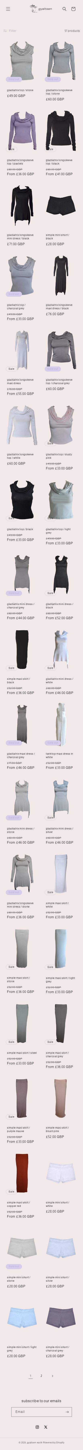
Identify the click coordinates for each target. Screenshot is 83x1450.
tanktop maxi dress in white (59, 755)
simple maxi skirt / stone (18, 979)
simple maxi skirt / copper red (18, 1204)
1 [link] (30, 1376)
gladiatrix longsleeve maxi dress (20, 381)
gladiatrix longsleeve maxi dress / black (59, 306)
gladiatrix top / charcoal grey (16, 306)
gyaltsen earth (35, 1442)
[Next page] (52, 1376)
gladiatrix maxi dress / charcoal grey (21, 755)
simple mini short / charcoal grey (57, 1349)
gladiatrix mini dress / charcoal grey (20, 606)
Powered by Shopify (53, 1442)
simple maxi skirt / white (57, 905)
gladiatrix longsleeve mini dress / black (20, 236)
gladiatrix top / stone (20, 90)
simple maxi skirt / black (18, 680)
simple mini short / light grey (22, 1349)
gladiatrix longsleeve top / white (20, 456)
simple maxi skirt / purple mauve (18, 1129)
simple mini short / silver (57, 1279)
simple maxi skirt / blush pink (57, 1129)
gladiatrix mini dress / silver (59, 830)
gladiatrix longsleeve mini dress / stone (20, 905)
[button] (8, 8)
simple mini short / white (57, 1204)
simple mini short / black (57, 236)
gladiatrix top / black (20, 529)
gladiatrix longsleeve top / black (59, 162)
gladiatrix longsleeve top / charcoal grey (59, 381)
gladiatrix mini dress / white (59, 680)
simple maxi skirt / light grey (60, 980)
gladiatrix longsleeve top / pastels (20, 162)
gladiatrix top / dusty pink (59, 456)
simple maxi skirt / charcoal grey (57, 1054)
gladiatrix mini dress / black (59, 606)
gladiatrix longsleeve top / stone (59, 92)
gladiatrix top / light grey (58, 531)
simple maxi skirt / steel (22, 1052)
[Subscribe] (67, 1412)
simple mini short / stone (18, 1279)
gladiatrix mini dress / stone (20, 830)
